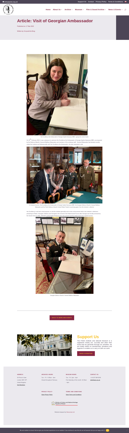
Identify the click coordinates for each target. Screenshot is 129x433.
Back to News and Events (62, 317)
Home (48, 10)
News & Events (114, 10)
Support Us (82, 1)
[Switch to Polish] (125, 2)
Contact (91, 1)
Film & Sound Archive (95, 10)
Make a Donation (86, 353)
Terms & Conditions (115, 1)
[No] (127, 430)
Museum (78, 10)
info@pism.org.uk (95, 380)
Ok (107, 430)
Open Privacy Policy (47, 394)
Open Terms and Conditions (73, 394)
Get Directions (21, 385)
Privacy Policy (101, 1)
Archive (68, 10)
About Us (57, 10)
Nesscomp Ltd (71, 412)
